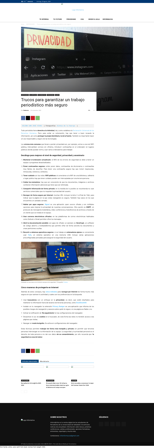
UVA (82, 19)
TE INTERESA (44, 19)
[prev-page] (22, 391)
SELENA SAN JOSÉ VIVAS (32, 126)
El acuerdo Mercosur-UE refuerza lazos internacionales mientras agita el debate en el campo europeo (57, 385)
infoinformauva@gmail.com (69, 436)
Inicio (22, 24)
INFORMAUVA (108, 19)
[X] (127, 1)
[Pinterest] (33, 118)
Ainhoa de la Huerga (66, 126)
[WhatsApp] (38, 118)
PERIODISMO (71, 19)
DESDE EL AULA (94, 19)
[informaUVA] (77, 10)
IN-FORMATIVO (42, 95)
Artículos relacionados (29, 361)
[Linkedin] (124, 1)
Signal (47, 204)
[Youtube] (131, 1)
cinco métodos (52, 292)
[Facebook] (117, 1)
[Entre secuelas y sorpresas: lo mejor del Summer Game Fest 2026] (82, 373)
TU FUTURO (57, 19)
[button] (130, 19)
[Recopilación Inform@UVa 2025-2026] (32, 373)
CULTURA (74, 380)
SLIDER (57, 95)
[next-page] (25, 391)
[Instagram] (121, 1)
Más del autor (44, 361)
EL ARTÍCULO (33, 95)
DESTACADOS (30, 24)
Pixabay (65, 282)
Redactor (26, 110)
